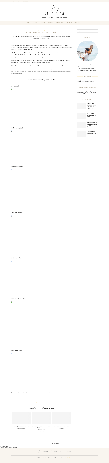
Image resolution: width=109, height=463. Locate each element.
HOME (12, 1)
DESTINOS (42, 22)
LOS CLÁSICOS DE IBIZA (61, 426)
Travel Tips (59, 22)
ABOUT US (18, 1)
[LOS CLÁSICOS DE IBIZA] (61, 418)
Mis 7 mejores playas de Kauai (91, 132)
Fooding (50, 22)
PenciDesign (69, 457)
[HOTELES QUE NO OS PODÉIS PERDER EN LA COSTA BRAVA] (41, 418)
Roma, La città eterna (21, 426)
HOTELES (69, 22)
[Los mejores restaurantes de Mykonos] (81, 116)
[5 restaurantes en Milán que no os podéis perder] (81, 125)
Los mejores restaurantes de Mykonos (91, 115)
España (38, 30)
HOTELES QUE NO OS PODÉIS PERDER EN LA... (41, 426)
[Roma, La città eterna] (21, 418)
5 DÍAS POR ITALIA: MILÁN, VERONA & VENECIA (91, 106)
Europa (44, 30)
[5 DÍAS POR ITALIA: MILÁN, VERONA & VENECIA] (81, 106)
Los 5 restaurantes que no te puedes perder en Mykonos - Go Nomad (87, 91)
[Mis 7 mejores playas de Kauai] (81, 134)
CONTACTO (26, 1)
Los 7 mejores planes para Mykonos (86, 93)
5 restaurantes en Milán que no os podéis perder (92, 124)
